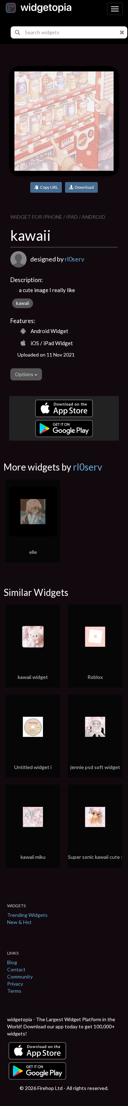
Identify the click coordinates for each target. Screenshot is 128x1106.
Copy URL (48, 187)
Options (24, 374)
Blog (12, 962)
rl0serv (74, 259)
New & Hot (19, 922)
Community (20, 976)
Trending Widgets (27, 915)
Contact (16, 969)
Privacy (15, 984)
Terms (14, 991)
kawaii (22, 303)
